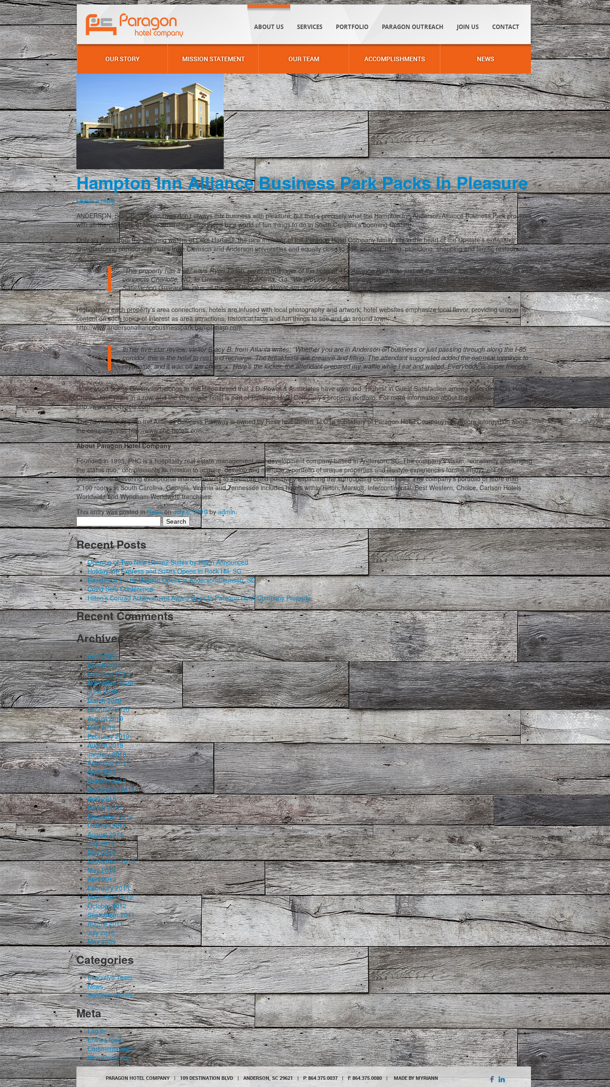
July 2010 (101, 932)
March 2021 (104, 664)
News (485, 58)
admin (226, 511)
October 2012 (107, 905)
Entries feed (104, 1039)
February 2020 (109, 709)
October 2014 (107, 825)
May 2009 (102, 941)
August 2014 (105, 834)
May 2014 (102, 852)
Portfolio (352, 27)
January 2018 (107, 754)
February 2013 (109, 887)
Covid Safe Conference (120, 588)
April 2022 (102, 655)
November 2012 (110, 896)
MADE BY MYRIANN (416, 1078)
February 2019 (109, 736)
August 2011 (105, 923)
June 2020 (102, 691)
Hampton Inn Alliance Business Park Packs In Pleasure (302, 182)
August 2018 (105, 745)
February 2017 (109, 762)
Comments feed (110, 1048)
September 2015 (111, 789)
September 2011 (111, 914)
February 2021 (109, 673)
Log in (96, 1030)
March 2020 (104, 700)
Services (309, 27)
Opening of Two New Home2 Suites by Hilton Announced (168, 562)
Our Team (303, 58)
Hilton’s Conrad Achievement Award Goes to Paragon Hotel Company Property (199, 597)
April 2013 (102, 879)
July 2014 (101, 843)
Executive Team (110, 977)
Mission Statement (213, 58)
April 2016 (102, 771)
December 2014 (110, 816)
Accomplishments (394, 58)
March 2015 (104, 807)
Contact (505, 27)
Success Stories (110, 995)
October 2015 (107, 780)
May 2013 (102, 870)
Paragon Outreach (412, 27)
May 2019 (102, 727)
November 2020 (110, 682)
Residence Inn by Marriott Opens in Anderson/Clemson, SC (171, 579)
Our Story (122, 58)
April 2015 (102, 798)
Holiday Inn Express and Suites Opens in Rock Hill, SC (164, 570)
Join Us (468, 27)
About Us (269, 27)
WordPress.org (109, 1057)
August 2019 (105, 718)
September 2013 (111, 861)
